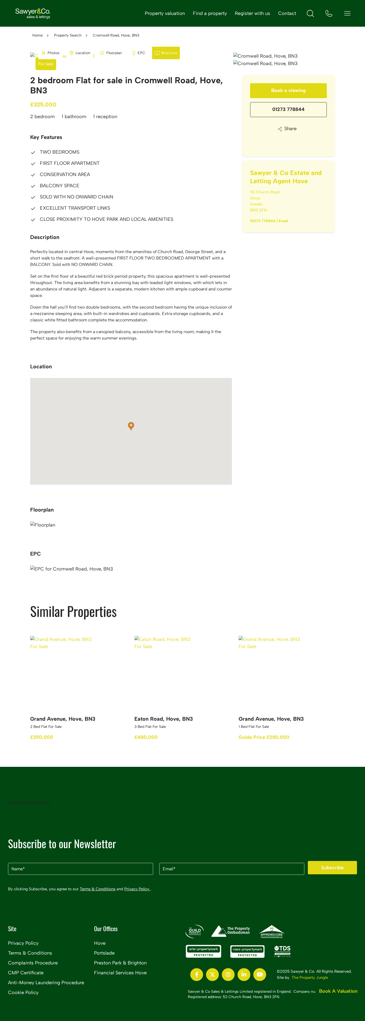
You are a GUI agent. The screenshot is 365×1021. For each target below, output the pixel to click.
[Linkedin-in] (244, 974)
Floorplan (114, 53)
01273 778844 (288, 109)
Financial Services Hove (120, 973)
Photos (54, 53)
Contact (287, 13)
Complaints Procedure (33, 963)
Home (37, 35)
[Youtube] (259, 974)
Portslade (104, 953)
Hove (100, 943)
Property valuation (165, 13)
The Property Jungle (310, 977)
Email (283, 221)
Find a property (210, 13)
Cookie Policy (23, 992)
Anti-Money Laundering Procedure (46, 983)
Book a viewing (288, 90)
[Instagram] (228, 974)
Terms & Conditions (97, 889)
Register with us (252, 13)
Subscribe (332, 868)
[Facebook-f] (196, 974)
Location (83, 53)
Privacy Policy (137, 889)
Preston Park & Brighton (120, 963)
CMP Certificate (26, 973)
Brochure (169, 53)
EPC (141, 53)
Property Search (67, 35)
